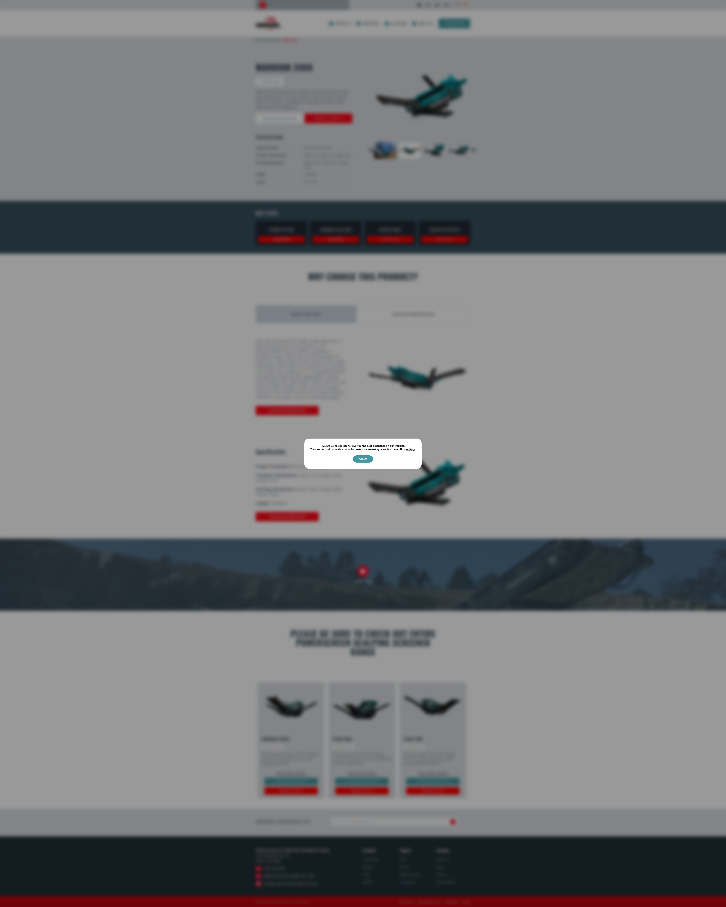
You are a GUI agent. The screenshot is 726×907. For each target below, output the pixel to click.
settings (410, 449)
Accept (363, 459)
